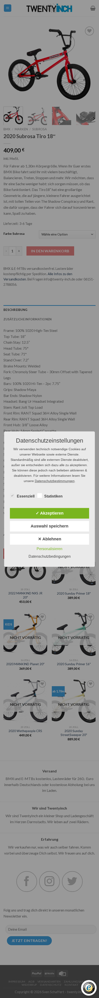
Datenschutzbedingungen (50, 556)
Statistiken (53, 496)
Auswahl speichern (49, 526)
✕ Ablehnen (49, 539)
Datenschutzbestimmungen (55, 481)
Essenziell (26, 496)
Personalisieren (49, 549)
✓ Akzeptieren (50, 513)
